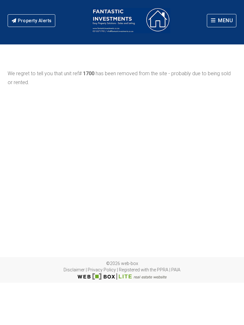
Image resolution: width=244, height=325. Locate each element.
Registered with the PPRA (143, 269)
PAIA (175, 269)
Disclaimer (74, 269)
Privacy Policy (102, 269)
